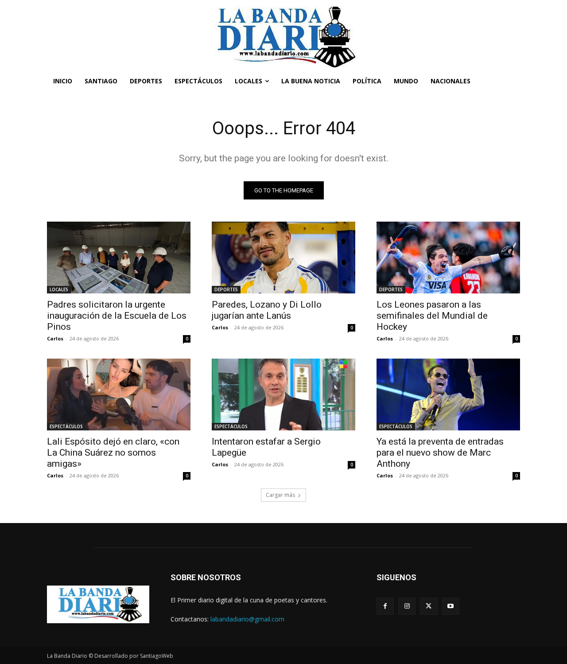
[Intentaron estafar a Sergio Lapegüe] (283, 394)
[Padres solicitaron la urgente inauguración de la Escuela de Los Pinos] (118, 257)
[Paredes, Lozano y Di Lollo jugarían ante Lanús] (283, 257)
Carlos (55, 338)
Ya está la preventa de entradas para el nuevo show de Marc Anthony (440, 452)
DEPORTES (226, 289)
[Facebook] (385, 606)
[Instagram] (407, 606)
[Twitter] (428, 606)
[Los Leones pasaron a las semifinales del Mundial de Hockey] (448, 257)
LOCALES (59, 289)
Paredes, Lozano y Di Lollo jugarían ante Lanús (267, 310)
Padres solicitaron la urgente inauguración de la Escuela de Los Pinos (116, 315)
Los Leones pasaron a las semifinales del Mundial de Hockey (432, 315)
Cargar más (280, 495)
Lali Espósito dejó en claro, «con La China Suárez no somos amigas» (113, 452)
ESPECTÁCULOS (66, 426)
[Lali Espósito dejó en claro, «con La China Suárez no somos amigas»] (118, 394)
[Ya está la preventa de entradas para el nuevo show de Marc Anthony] (448, 394)
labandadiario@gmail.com (247, 619)
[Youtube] (450, 606)
